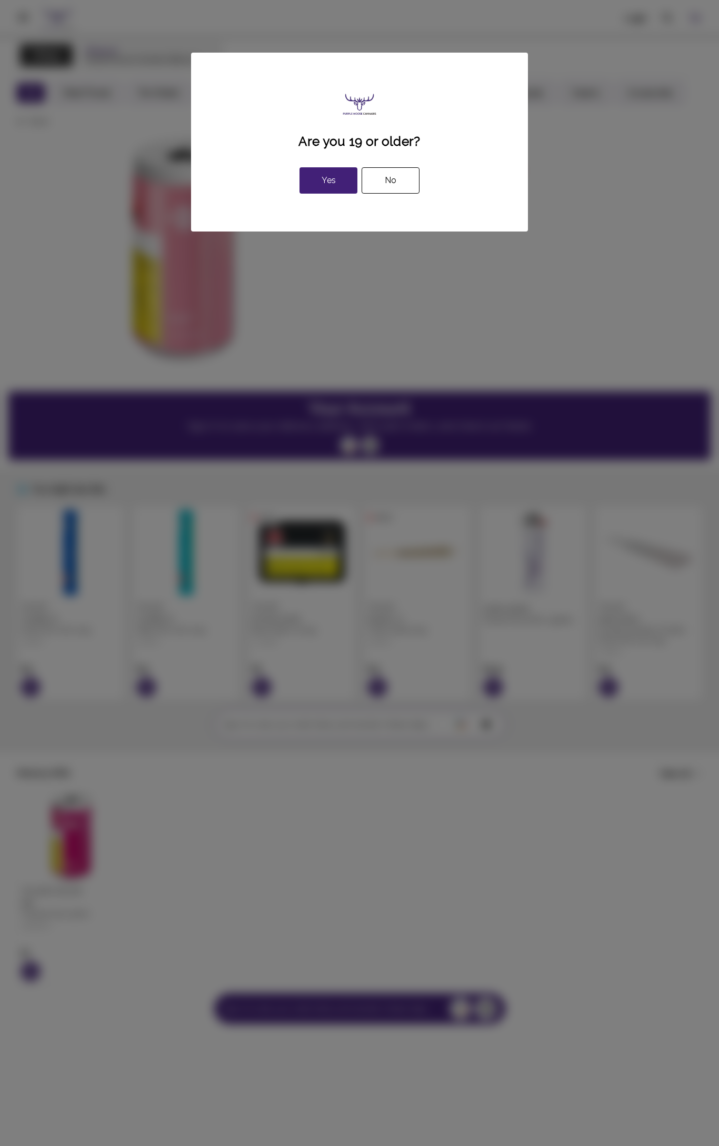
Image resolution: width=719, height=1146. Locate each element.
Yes (329, 180)
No (390, 180)
